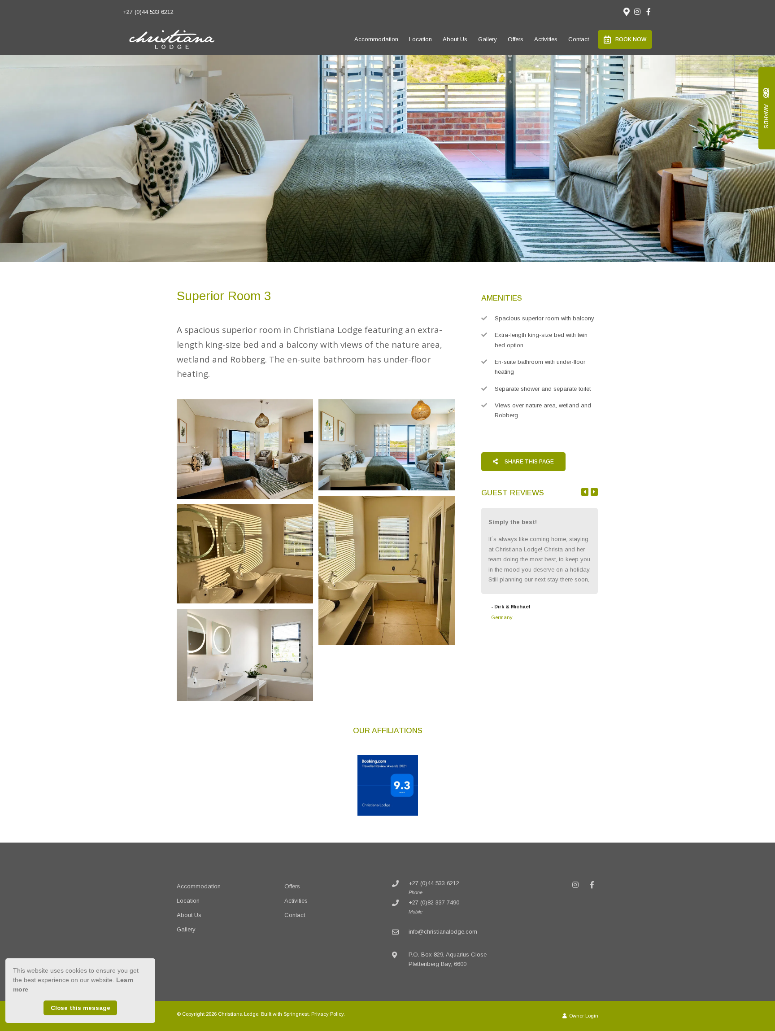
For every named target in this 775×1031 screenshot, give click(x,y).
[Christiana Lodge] (171, 38)
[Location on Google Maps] (626, 11)
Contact (578, 39)
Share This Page (528, 462)
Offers (515, 39)
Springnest (296, 1014)
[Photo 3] (386, 570)
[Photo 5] (245, 655)
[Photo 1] (245, 449)
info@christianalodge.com (443, 931)
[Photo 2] (386, 444)
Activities (545, 39)
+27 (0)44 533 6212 (148, 12)
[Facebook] (648, 11)
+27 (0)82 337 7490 (434, 902)
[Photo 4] (245, 553)
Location (420, 39)
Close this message (80, 1008)
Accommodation (376, 39)
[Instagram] (637, 11)
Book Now (630, 39)
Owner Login (583, 1015)
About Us (455, 39)
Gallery (487, 39)
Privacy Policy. (328, 1014)
